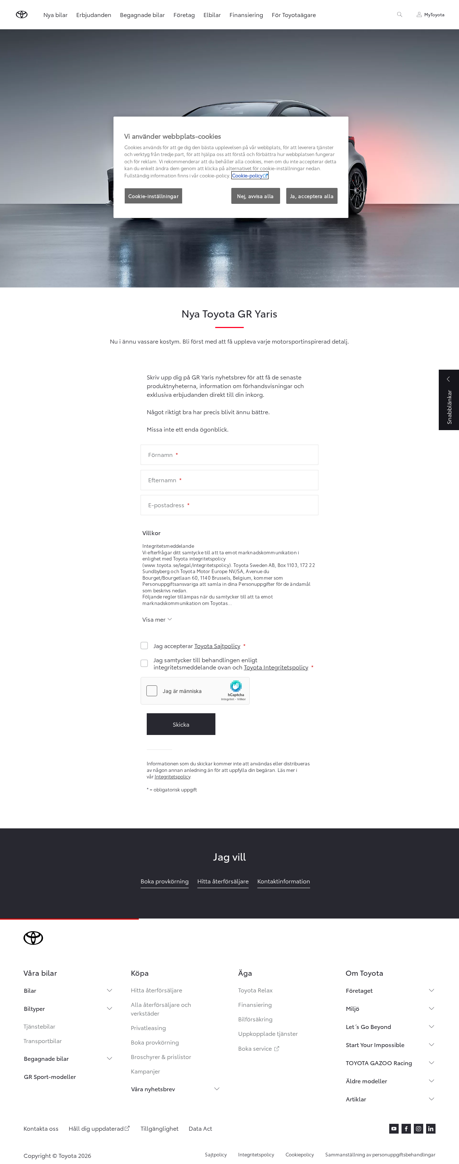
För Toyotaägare (294, 14)
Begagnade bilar (142, 14)
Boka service (259, 1048)
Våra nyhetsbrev (153, 1088)
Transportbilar (42, 1040)
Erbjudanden (93, 14)
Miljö (352, 1008)
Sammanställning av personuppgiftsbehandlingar (380, 1154)
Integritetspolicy (172, 776)
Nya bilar (55, 14)
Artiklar (356, 1098)
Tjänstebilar (39, 1026)
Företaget (359, 990)
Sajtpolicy (216, 1154)
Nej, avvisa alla (255, 196)
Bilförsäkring (255, 1018)
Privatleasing (148, 1027)
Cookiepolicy (300, 1154)
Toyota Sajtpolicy (217, 645)
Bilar (30, 990)
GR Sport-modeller (50, 1076)
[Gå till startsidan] (21, 14)
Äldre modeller (366, 1080)
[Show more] (157, 619)
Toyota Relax (255, 990)
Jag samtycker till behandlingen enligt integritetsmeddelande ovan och (231, 663)
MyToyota (434, 14)
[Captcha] (230, 691)
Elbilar (212, 14)
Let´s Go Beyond (368, 1026)
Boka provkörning (155, 1042)
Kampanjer (145, 1071)
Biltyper (34, 1008)
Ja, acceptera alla (312, 196)
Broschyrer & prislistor (161, 1056)
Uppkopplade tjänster (268, 1033)
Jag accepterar (197, 645)
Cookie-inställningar (153, 196)
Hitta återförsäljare (156, 990)
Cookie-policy (247, 175)
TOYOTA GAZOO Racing (379, 1062)
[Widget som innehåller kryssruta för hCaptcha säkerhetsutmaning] (195, 691)
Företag (184, 14)
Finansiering (246, 14)
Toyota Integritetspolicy (276, 667)
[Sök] (399, 14)
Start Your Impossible (375, 1044)
